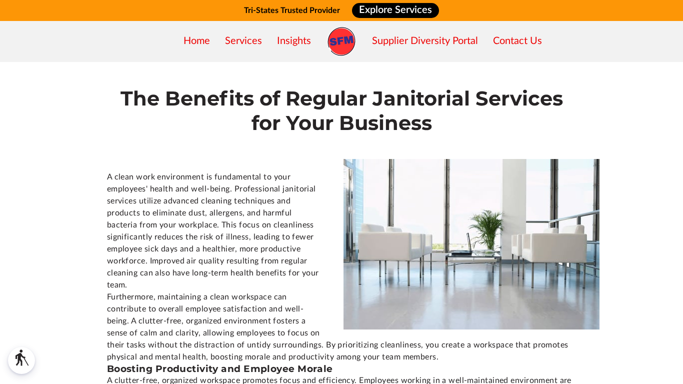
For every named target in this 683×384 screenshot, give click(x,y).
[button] (21, 360)
